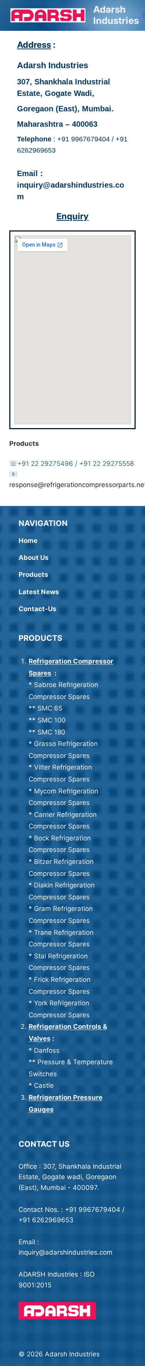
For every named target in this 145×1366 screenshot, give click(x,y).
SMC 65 (50, 708)
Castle (44, 1085)
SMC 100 (53, 720)
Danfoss (47, 1050)
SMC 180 (51, 732)
